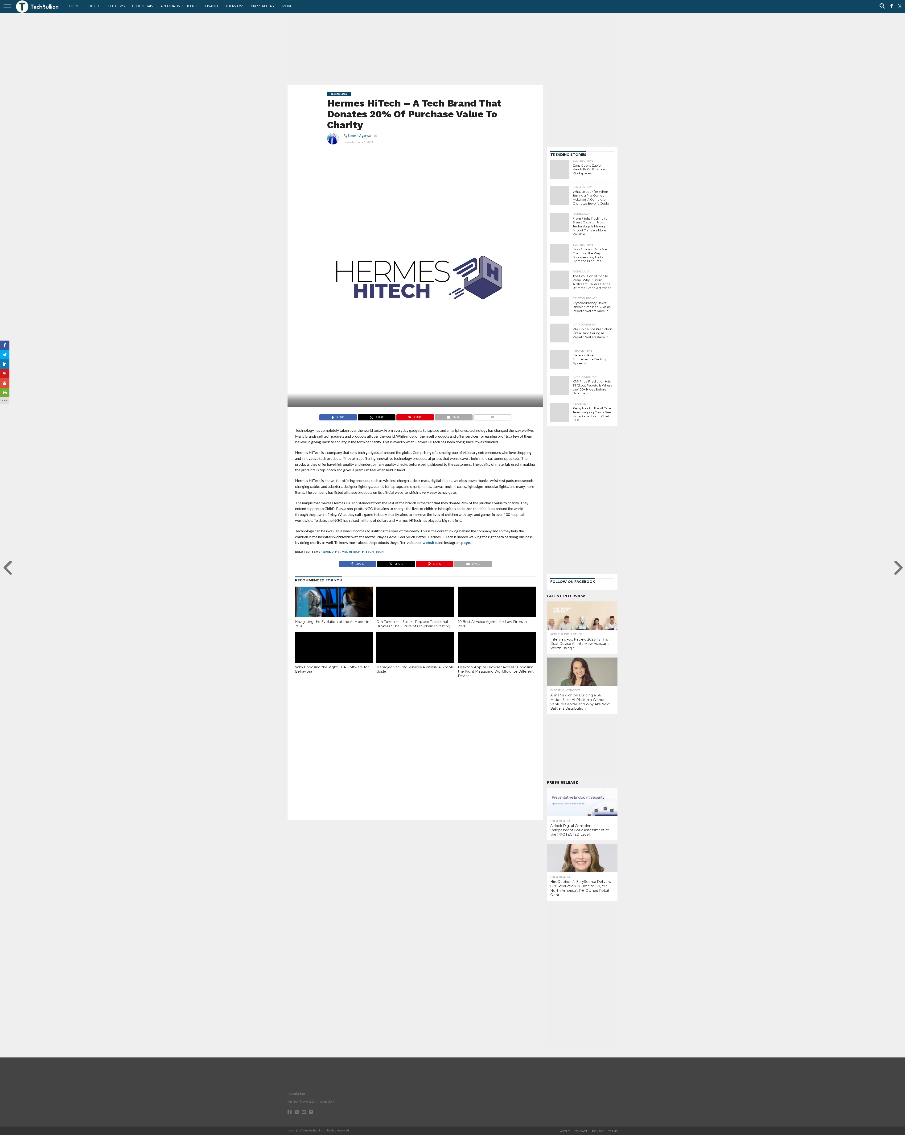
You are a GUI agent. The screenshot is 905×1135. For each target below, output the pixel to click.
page (465, 542)
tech (379, 552)
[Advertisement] (452, 48)
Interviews (235, 6)
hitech (368, 552)
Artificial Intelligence (179, 6)
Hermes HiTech (348, 552)
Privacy (598, 1131)
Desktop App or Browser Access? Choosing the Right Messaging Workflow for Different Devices (496, 671)
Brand (328, 552)
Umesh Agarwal (359, 136)
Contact (581, 1131)
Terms (612, 1131)
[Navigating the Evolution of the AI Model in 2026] (334, 610)
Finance (212, 6)
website (430, 542)
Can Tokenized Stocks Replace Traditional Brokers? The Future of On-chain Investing (413, 624)
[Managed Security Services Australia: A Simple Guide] (415, 655)
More (287, 6)
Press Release (263, 6)
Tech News (115, 6)
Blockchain (142, 6)
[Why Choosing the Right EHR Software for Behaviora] (334, 655)
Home (74, 6)
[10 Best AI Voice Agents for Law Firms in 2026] (497, 610)
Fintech (92, 6)
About (565, 1131)
